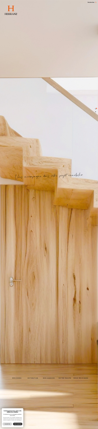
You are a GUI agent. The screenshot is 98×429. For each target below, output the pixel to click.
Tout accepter (17, 424)
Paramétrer (7, 424)
